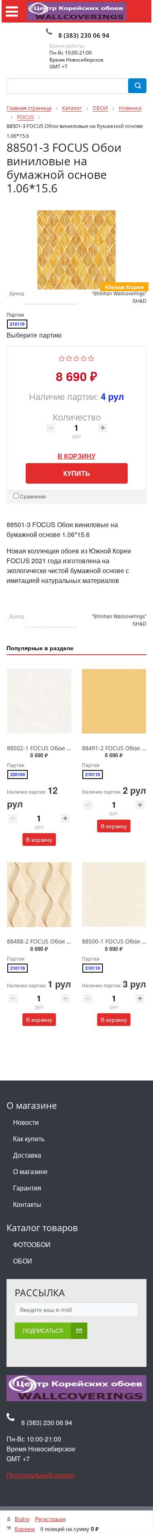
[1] (62, 358)
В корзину (76, 454)
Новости (26, 1122)
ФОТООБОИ (32, 1245)
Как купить (28, 1139)
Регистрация (50, 1519)
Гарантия (27, 1188)
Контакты (27, 1204)
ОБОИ (22, 1261)
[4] (84, 358)
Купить (76, 473)
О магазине (30, 1172)
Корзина (25, 1529)
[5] (91, 358)
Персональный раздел (41, 1475)
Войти (22, 1519)
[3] (76, 358)
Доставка (27, 1155)
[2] (69, 358)
